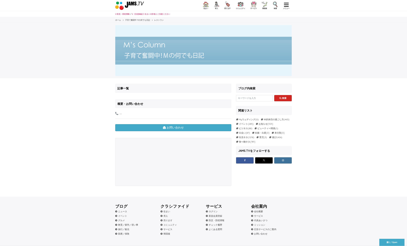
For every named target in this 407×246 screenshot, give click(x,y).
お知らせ (263, 123)
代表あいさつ (260, 220)
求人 (165, 215)
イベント (243, 123)
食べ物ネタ (244, 141)
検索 (283, 98)
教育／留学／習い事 (128, 224)
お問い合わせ (175, 127)
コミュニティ (170, 224)
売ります (167, 220)
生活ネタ (243, 137)
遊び (274, 137)
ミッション (259, 224)
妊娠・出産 (260, 132)
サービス (167, 229)
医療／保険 (123, 233)
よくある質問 (215, 229)
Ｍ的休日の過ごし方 (274, 119)
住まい (166, 211)
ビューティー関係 (266, 128)
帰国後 (166, 233)
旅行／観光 (123, 229)
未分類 (278, 132)
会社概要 (258, 211)
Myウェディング (247, 119)
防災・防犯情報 (123, 14)
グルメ (121, 220)
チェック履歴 (215, 224)
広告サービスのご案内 (265, 229)
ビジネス (243, 128)
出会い (242, 132)
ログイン (213, 211)
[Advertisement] (144, 162)
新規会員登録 (215, 215)
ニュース (122, 211)
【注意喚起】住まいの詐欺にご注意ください (151, 14)
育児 (261, 137)
